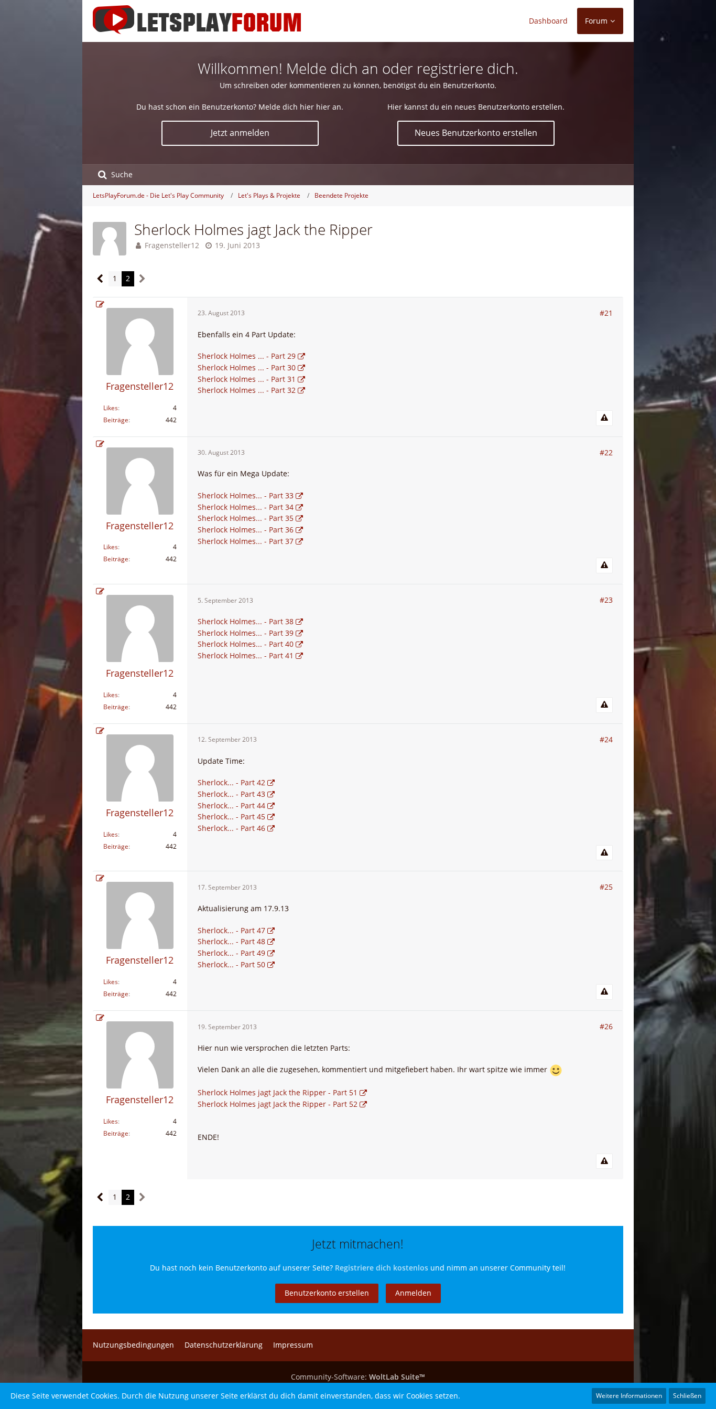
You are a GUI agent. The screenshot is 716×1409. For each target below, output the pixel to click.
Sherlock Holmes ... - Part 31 (247, 379)
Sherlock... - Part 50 (231, 964)
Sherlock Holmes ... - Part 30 (247, 367)
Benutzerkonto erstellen (327, 1293)
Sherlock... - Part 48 (231, 941)
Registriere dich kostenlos (381, 1268)
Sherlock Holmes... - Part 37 (246, 541)
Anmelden (413, 1293)
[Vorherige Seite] (100, 278)
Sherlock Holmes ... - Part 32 (247, 390)
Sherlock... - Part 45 (231, 816)
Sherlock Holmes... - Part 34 (246, 507)
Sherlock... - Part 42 (231, 782)
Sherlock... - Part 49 (231, 953)
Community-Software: (358, 1377)
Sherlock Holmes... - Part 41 (246, 655)
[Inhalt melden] (604, 418)
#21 (606, 313)
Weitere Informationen (629, 1395)
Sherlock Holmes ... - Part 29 (247, 356)
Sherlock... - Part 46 (231, 828)
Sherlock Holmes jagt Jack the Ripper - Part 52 (277, 1104)
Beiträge (115, 419)
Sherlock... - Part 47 (231, 930)
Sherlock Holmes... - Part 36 (246, 530)
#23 (606, 600)
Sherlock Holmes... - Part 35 (246, 518)
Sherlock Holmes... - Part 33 (246, 495)
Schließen (687, 1395)
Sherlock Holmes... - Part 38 (246, 621)
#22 (606, 452)
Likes (110, 407)
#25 (606, 887)
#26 (606, 1026)
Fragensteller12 (172, 245)
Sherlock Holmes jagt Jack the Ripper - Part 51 (277, 1092)
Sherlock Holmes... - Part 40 (246, 644)
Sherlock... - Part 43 (231, 794)
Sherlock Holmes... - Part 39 (246, 633)
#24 (606, 739)
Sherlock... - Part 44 (231, 805)
